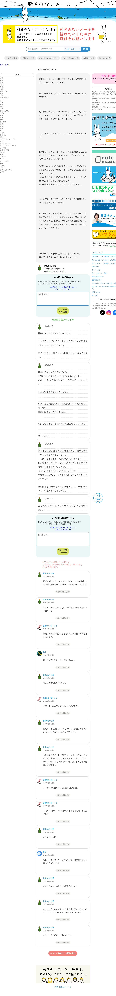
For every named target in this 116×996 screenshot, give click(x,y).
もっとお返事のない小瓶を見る (63, 953)
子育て (2, 168)
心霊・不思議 (4, 150)
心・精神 (3, 122)
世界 (1, 109)
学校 (1, 89)
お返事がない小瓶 (28, 58)
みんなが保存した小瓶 (71, 58)
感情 (1, 119)
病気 (1, 126)
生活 (1, 95)
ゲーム (2, 165)
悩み (1, 117)
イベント (3, 113)
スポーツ (3, 157)
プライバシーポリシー (63, 289)
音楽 (1, 141)
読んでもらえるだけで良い (48, 58)
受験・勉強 (3, 91)
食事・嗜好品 (4, 98)
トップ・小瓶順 (11, 58)
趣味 (1, 137)
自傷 (1, 124)
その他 (2, 152)
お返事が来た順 (88, 58)
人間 (1, 85)
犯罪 (1, 159)
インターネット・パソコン (9, 139)
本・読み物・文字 (6, 144)
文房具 (2, 172)
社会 (1, 106)
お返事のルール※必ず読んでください (62, 287)
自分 (1, 115)
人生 (1, 100)
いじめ (2, 133)
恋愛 (1, 78)
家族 (1, 82)
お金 (1, 104)
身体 (1, 128)
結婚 (1, 80)
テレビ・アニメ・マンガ (8, 146)
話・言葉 (3, 148)
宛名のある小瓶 (104, 58)
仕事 (1, 102)
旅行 (1, 163)
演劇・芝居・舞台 (6, 170)
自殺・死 (3, 135)
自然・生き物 (4, 111)
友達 (1, 87)
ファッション (4, 161)
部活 (1, 93)
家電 (1, 154)
